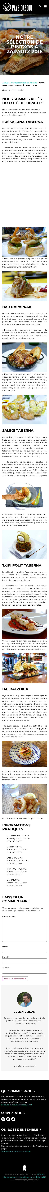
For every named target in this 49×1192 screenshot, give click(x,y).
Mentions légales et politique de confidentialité (24, 1177)
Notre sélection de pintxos (24, 83)
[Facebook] (8, 1119)
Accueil (5, 83)
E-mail (5, 957)
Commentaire (9, 916)
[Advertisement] (24, 195)
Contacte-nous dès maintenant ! (16, 1151)
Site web (6, 967)
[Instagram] (3, 1119)
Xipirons (40, 1174)
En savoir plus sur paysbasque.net (16, 1105)
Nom (5, 947)
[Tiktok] (13, 1119)
